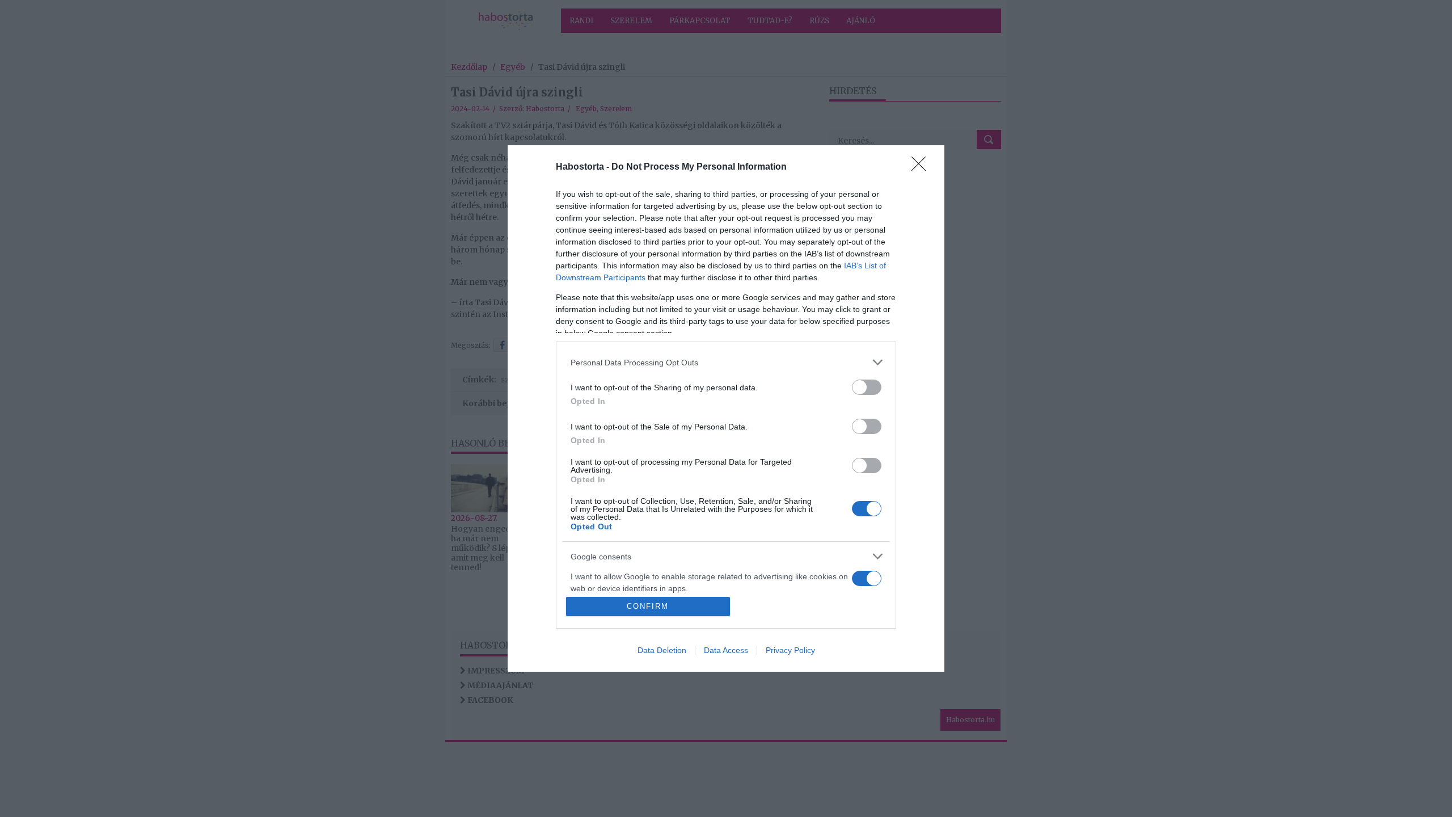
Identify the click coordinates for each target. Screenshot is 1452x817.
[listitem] (726, 362)
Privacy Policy (790, 650)
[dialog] (726, 408)
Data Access (726, 650)
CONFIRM (648, 606)
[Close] (922, 167)
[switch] (866, 387)
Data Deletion (662, 650)
